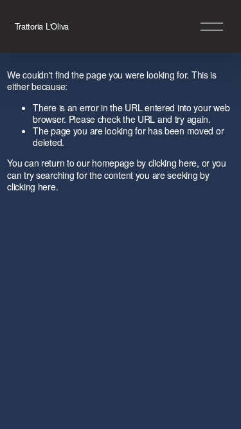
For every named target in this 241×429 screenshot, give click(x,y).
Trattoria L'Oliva (42, 26)
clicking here (172, 162)
